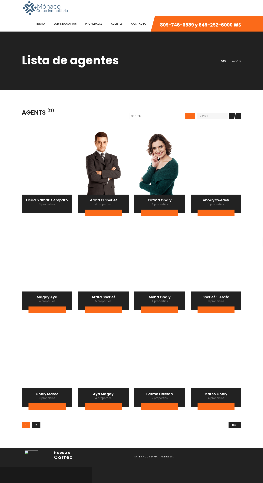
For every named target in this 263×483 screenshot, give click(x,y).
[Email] (107, 213)
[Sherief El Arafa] (216, 259)
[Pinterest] (54, 406)
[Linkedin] (114, 213)
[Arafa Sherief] (103, 259)
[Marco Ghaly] (216, 356)
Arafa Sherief (103, 297)
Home (223, 60)
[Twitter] (99, 213)
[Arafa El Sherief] (103, 162)
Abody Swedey (216, 200)
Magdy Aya (47, 297)
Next (235, 425)
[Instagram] (174, 213)
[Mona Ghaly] (159, 259)
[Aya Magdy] (103, 356)
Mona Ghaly (160, 297)
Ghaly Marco (47, 393)
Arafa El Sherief (103, 200)
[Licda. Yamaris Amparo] (47, 162)
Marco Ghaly (215, 393)
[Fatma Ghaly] (159, 162)
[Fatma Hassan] (159, 356)
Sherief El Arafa (216, 297)
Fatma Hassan (159, 393)
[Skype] (167, 213)
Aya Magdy (103, 393)
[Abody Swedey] (216, 162)
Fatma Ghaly (160, 200)
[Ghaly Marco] (47, 356)
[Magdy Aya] (47, 259)
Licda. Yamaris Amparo (47, 200)
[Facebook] (92, 213)
